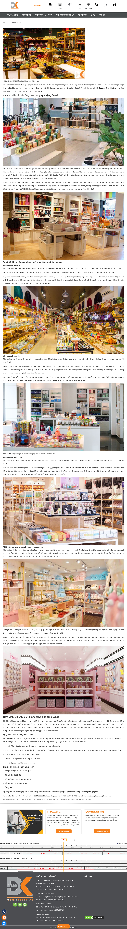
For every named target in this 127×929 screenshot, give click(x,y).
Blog (93, 15)
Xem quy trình (102, 831)
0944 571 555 (64, 926)
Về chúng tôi (63, 831)
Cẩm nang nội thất (21, 799)
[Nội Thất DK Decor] (20, 889)
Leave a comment (86, 799)
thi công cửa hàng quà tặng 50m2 (35, 799)
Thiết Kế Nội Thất (43, 15)
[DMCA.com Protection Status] (94, 917)
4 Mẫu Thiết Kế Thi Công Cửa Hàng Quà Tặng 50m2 (21, 81)
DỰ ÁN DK (82, 15)
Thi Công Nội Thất (65, 15)
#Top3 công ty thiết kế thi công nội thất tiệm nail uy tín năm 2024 (34, 454)
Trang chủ (12, 15)
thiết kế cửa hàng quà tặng (53, 799)
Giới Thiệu (26, 15)
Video (102, 15)
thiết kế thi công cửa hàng (26, 95)
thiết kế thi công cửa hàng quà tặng (71, 799)
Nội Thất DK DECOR (65, 796)
